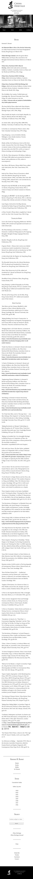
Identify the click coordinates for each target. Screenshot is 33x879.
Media (20, 30)
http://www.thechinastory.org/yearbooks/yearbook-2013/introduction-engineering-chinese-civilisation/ (16, 391)
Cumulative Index (17, 782)
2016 (17, 805)
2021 (17, 794)
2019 (17, 799)
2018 (17, 801)
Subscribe (17, 853)
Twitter (17, 855)
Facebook (17, 857)
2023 (17, 790)
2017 (17, 803)
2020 (17, 796)
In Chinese (17, 769)
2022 (17, 792)
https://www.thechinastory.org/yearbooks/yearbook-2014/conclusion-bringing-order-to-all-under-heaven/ (16, 341)
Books (12, 30)
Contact (17, 859)
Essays (4, 30)
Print (17, 844)
